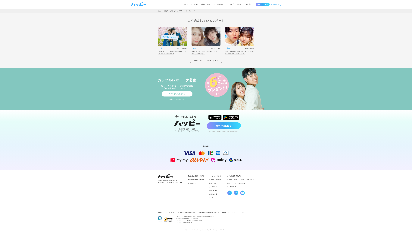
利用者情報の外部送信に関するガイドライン (208, 212)
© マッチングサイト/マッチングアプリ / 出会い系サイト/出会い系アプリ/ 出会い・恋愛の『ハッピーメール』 (206, 230)
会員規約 (160, 212)
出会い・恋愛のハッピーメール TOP (170, 11)
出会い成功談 (213, 190)
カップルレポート (220, 4)
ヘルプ (231, 4)
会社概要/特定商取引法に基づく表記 (186, 212)
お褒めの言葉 (213, 194)
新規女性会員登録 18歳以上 (196, 176)
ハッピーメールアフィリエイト (236, 183)
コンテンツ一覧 (231, 187)
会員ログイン (192, 183)
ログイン (276, 4)
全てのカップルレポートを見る (206, 61)
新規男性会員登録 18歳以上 (196, 179)
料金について (205, 4)
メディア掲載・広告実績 (234, 176)
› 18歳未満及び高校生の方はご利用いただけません (224, 131)
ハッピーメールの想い (244, 4)
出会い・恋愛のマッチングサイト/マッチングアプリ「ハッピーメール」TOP (170, 181)
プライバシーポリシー (170, 212)
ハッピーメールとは (191, 4)
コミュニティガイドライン (228, 212)
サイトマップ (240, 212)
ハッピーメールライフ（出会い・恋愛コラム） (240, 179)
